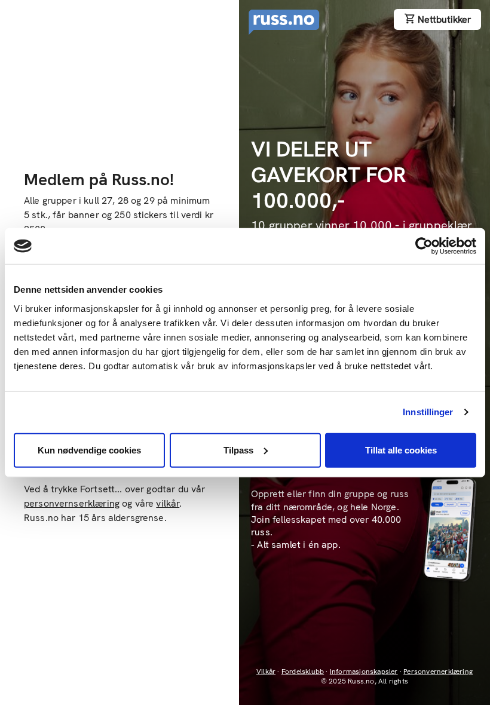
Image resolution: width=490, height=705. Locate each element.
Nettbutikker (444, 19)
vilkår (167, 503)
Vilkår (265, 671)
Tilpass (238, 450)
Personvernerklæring (438, 671)
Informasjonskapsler (364, 671)
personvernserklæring (72, 503)
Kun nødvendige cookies (89, 450)
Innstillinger (428, 412)
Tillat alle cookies (401, 450)
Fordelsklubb (302, 671)
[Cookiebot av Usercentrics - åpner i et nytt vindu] (424, 246)
